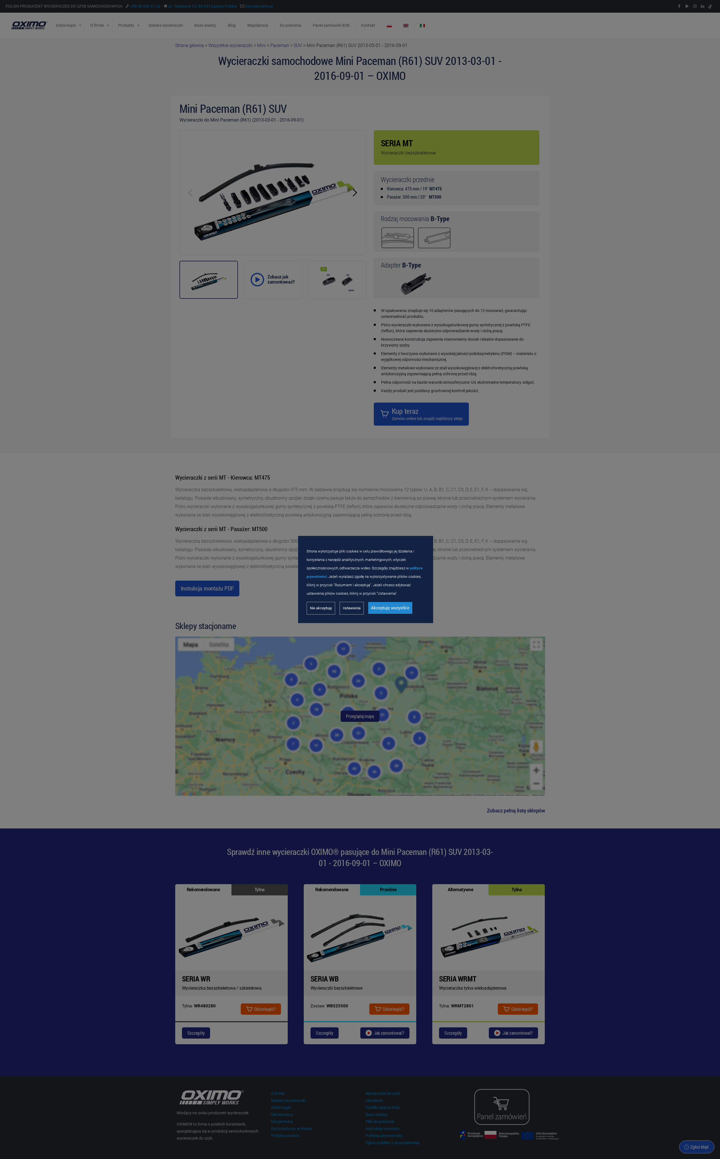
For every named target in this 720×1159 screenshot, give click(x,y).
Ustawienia (352, 608)
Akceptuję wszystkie (390, 607)
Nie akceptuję (321, 608)
